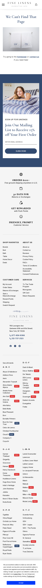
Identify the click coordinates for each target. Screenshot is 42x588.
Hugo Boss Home (9, 482)
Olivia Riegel (7, 518)
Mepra (25, 491)
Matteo (25, 487)
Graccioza (6, 463)
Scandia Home (28, 515)
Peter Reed (7, 528)
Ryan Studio (7, 553)
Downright (26, 397)
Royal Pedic (7, 550)
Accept (21, 583)
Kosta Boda (7, 502)
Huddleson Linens (9, 479)
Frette (25, 407)
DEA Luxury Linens (27, 379)
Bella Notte (7, 409)
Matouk (25, 484)
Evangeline (27, 403)
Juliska (5, 492)
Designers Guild (26, 392)
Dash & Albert (28, 367)
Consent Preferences (31, 274)
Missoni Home (28, 498)
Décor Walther (28, 371)
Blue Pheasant (8, 412)
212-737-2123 (17, 338)
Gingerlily (6, 459)
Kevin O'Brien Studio (10, 499)
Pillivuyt (5, 535)
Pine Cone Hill (8, 538)
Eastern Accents (29, 400)
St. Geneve (27, 538)
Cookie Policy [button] (17, 574)
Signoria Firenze (29, 535)
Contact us (27, 250)
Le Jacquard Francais (31, 470)
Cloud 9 (6, 434)
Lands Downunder (29, 454)
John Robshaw (8, 489)
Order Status (7, 287)
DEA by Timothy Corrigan (26, 385)
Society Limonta (28, 545)
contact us (34, 57)
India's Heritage (8, 485)
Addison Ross (8, 375)
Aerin (5, 378)
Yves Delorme (28, 552)
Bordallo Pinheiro (9, 419)
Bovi (4, 415)
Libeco (25, 474)
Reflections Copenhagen (8, 546)
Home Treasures (6, 474)
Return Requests (29, 296)
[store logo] (19, 5)
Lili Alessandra (28, 477)
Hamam (5, 466)
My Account (7, 284)
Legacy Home (28, 467)
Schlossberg (27, 518)
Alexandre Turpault (10, 382)
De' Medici (27, 374)
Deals (5, 262)
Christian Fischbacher (11, 431)
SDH (24, 521)
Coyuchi (6, 441)
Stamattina (26, 541)
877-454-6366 (18, 335)
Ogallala (6, 515)
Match (25, 480)
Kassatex (6, 495)
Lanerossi (26, 457)
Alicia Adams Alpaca (7, 386)
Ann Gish (6, 396)
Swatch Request (9, 305)
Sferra (25, 531)
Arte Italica (6, 405)
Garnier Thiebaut (6, 455)
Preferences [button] (30, 576)
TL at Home (27, 548)
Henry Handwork (9, 470)
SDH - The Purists (29, 528)
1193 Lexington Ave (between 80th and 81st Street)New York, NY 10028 (21, 328)
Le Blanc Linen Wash (30, 460)
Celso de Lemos (9, 428)
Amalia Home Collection (7, 392)
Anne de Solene (6, 401)
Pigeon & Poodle (9, 531)
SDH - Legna (27, 525)
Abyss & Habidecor (10, 372)
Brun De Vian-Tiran (8, 423)
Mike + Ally (27, 494)
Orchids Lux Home (9, 521)
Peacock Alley (8, 525)
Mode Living (27, 501)
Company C (7, 438)
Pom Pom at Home (9, 541)
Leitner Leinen (28, 464)
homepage (22, 57)
